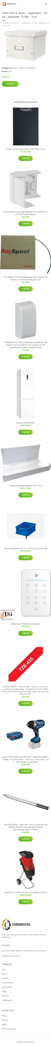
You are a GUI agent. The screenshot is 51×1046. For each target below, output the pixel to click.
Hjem (4, 20)
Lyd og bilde (7, 987)
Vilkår (4, 1024)
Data (4, 969)
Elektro (15, 68)
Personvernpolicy (9, 1029)
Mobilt (4, 991)
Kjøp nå (10, 84)
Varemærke (7, 1000)
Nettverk (5, 996)
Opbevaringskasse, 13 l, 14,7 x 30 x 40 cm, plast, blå (25, 548)
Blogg (4, 1016)
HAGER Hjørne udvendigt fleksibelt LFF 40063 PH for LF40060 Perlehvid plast (25, 213)
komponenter (7, 983)
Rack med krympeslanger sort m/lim (26, 485)
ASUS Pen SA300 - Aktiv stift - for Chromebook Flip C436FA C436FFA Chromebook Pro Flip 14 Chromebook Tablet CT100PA (25, 827)
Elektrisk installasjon (27, 68)
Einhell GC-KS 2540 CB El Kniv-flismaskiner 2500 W (25, 892)
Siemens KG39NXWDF (25, 423)
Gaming (5, 978)
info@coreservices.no (11, 956)
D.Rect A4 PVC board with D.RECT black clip (25, 149)
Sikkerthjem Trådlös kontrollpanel (25, 624)
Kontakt (5, 1020)
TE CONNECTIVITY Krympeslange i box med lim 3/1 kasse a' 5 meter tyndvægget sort (25, 278)
